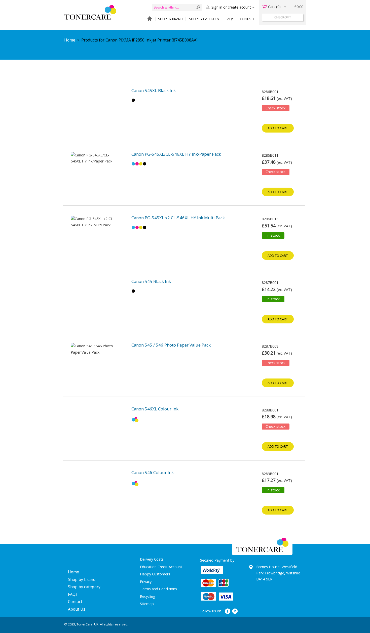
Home (69, 40)
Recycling (147, 596)
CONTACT (247, 19)
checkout (282, 17)
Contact (75, 601)
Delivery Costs (152, 559)
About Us (76, 609)
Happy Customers (155, 574)
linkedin (235, 611)
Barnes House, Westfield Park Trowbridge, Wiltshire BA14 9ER (278, 572)
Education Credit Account (161, 566)
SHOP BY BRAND (170, 19)
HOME (148, 19)
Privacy (146, 581)
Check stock (275, 108)
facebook (228, 611)
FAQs (230, 19)
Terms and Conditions (158, 588)
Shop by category (84, 586)
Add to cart (278, 128)
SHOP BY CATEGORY (204, 19)
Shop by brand (81, 579)
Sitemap (147, 603)
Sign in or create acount (231, 7)
